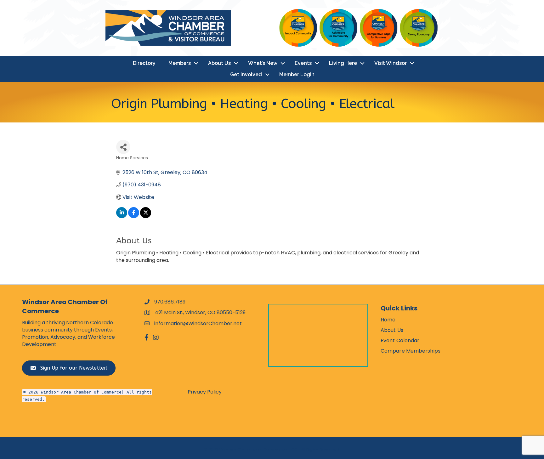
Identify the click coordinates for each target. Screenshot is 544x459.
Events (303, 63)
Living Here (343, 63)
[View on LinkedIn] (121, 216)
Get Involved (246, 74)
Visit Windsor (390, 63)
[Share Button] (123, 147)
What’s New (262, 63)
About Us (219, 63)
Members (179, 63)
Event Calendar (400, 340)
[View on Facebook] (133, 216)
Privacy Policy (205, 391)
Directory (144, 63)
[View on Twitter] (145, 216)
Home (388, 319)
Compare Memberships (410, 350)
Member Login (296, 74)
